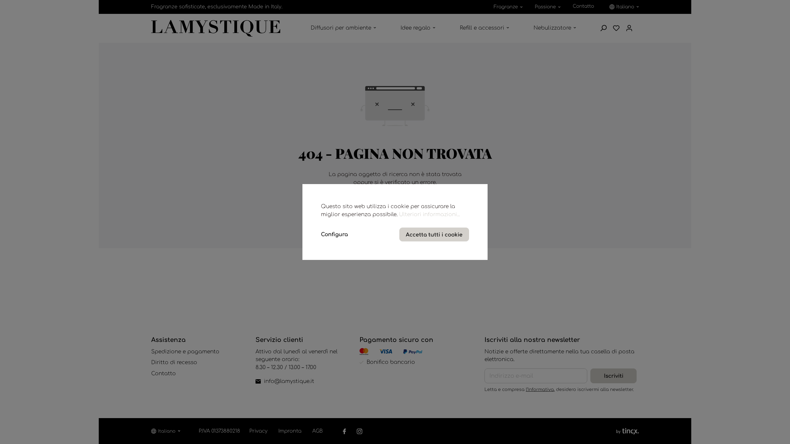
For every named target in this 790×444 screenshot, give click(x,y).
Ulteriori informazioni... (429, 214)
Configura (334, 234)
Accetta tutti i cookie (434, 235)
